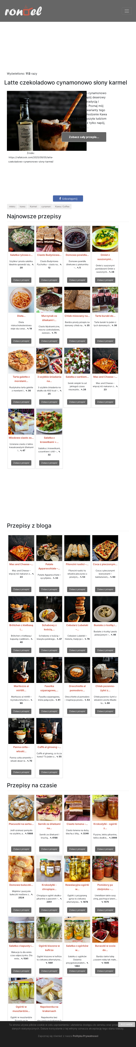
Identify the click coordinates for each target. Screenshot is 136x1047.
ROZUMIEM (126, 1024)
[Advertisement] (68, 46)
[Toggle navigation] (127, 11)
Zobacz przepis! (21, 280)
